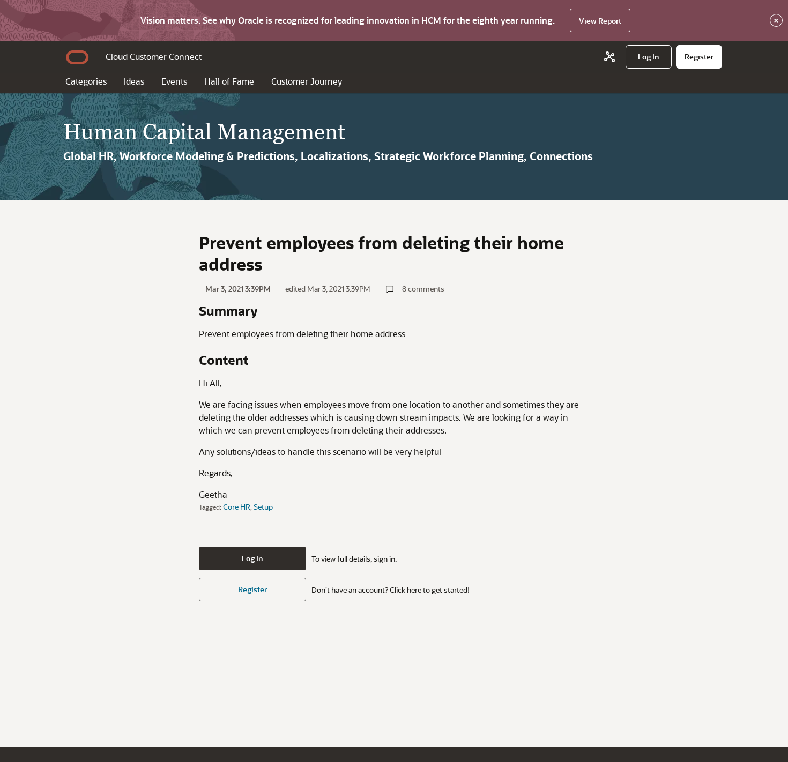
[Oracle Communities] (609, 56)
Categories (86, 81)
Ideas (134, 81)
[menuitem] (649, 57)
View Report (600, 21)
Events (174, 81)
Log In (252, 558)
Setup (263, 507)
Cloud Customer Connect (154, 56)
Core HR (236, 507)
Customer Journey (306, 81)
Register (252, 589)
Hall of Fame (229, 81)
